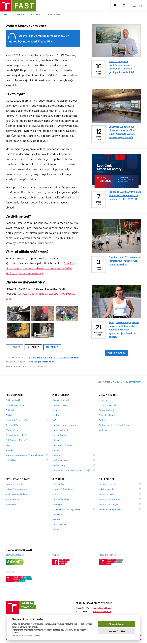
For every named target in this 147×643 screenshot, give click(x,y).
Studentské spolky (61, 430)
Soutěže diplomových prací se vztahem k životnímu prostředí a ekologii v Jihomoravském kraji (40, 268)
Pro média (35, 15)
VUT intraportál (110, 494)
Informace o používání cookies (26, 635)
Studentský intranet (112, 484)
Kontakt (9, 450)
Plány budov (58, 484)
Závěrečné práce (64, 460)
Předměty (57, 415)
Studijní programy (60, 405)
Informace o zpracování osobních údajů (27, 455)
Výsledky (103, 430)
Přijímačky (11, 410)
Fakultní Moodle (110, 489)
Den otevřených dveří (16, 435)
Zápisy (9, 415)
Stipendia (56, 440)
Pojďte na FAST (13, 400)
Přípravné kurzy (13, 430)
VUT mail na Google (112, 504)
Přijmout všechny (116, 624)
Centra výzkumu (106, 410)
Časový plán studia (61, 400)
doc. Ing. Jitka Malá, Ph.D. (41, 361)
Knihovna (60, 455)
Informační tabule (60, 499)
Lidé (54, 494)
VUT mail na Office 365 (113, 499)
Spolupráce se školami (16, 494)
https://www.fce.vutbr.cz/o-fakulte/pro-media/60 (54, 357)
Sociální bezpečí (59, 524)
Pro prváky (57, 410)
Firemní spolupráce (15, 484)
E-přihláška (14, 460)
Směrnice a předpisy (62, 445)
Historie (56, 519)
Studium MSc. (12, 425)
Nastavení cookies (117, 631)
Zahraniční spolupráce (16, 489)
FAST (6, 15)
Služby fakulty (12, 499)
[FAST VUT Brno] (18, 5)
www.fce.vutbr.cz (102, 608)
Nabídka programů (15, 405)
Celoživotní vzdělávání (16, 440)
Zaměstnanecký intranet (114, 509)
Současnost (57, 514)
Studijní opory (62, 465)
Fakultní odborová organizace (70, 509)
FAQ (8, 445)
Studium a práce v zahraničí (65, 425)
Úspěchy (103, 400)
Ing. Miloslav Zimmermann (129, 381)
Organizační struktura (62, 489)
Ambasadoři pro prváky (20, 420)
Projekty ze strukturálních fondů (114, 425)
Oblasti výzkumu (107, 415)
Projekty (103, 420)
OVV (113, 381)
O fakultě (19, 15)
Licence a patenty (107, 405)
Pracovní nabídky (60, 435)
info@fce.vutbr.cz (102, 611)
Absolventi (11, 504)
